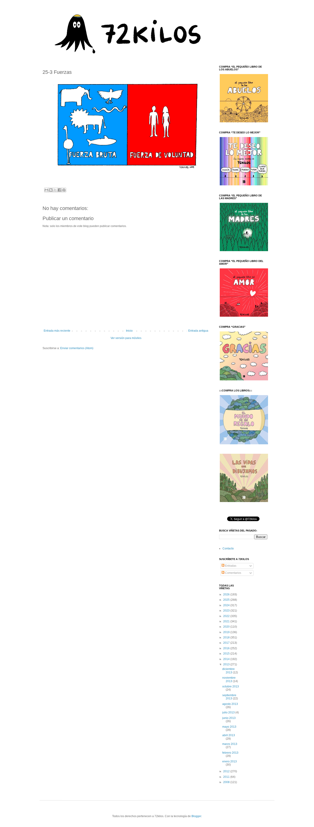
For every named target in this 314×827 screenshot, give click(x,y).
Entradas (230, 565)
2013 (226, 664)
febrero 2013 (230, 752)
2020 (226, 626)
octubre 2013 (230, 686)
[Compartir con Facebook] (59, 190)
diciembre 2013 (228, 670)
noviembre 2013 (229, 679)
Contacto (228, 548)
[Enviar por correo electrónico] (46, 190)
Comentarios (232, 572)
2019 (226, 632)
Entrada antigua (198, 330)
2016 (226, 648)
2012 (226, 771)
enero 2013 (229, 761)
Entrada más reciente (57, 330)
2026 (226, 594)
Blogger (196, 816)
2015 (226, 653)
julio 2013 (228, 712)
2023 (226, 610)
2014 (226, 659)
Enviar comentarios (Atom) (76, 348)
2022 (226, 616)
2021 (226, 621)
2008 (226, 782)
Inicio (129, 330)
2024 (226, 605)
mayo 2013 (229, 726)
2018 (226, 637)
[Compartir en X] (55, 190)
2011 (226, 776)
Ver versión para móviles (126, 338)
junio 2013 (229, 718)
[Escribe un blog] (51, 190)
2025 (226, 599)
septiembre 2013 (229, 697)
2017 (226, 642)
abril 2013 (228, 735)
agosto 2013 (230, 704)
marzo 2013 (229, 744)
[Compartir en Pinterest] (64, 190)
